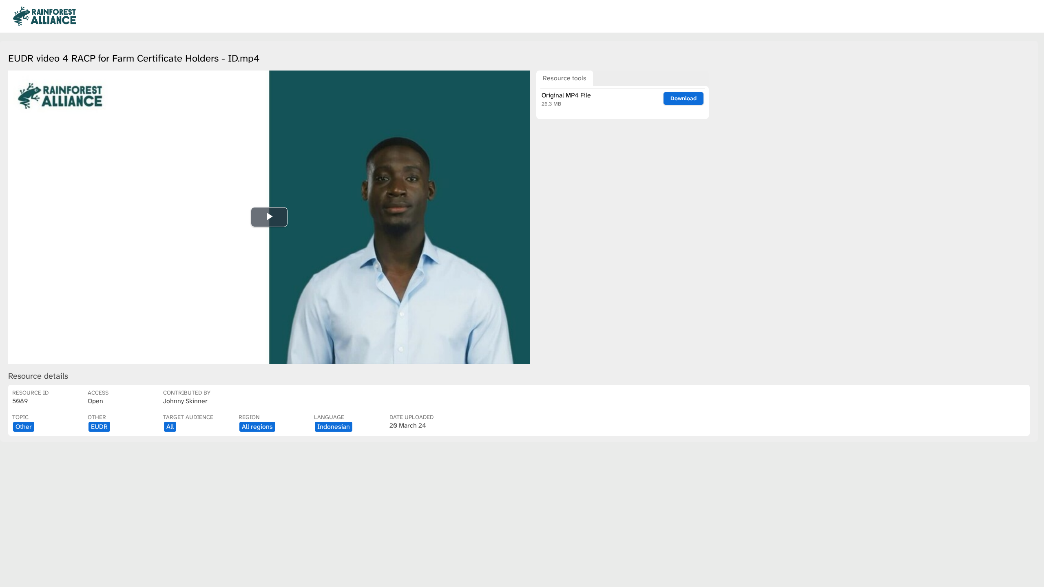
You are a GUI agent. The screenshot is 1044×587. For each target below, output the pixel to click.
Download (683, 98)
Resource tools (564, 78)
